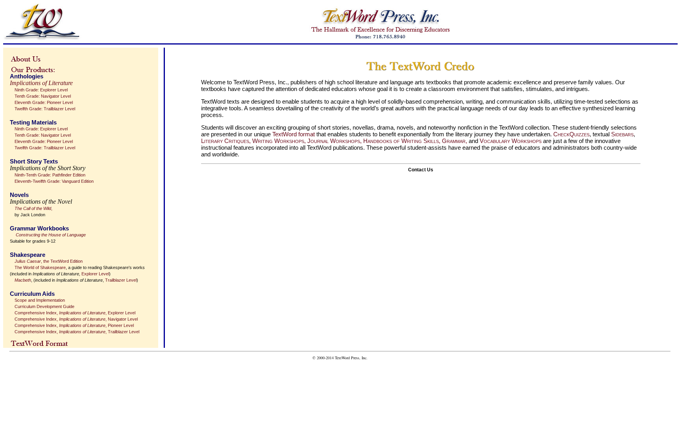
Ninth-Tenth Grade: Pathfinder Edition (50, 175)
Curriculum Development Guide (44, 306)
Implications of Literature (41, 83)
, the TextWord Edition (62, 261)
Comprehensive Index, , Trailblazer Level (77, 331)
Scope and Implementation (40, 300)
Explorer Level (95, 273)
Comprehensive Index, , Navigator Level (76, 319)
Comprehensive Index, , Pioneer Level (74, 325)
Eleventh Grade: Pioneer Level (44, 102)
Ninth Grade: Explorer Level (41, 89)
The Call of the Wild (33, 208)
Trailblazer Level (121, 280)
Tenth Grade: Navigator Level (43, 96)
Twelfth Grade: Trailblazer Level (45, 108)
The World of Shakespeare (40, 267)
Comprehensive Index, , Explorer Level (75, 312)
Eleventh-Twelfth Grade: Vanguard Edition (54, 181)
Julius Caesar (28, 261)
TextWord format (293, 134)
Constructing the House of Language (51, 234)
